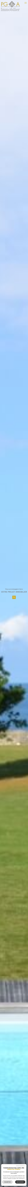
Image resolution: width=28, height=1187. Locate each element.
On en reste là (20, 1165)
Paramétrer (7, 1182)
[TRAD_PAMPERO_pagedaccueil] (10, 10)
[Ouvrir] (14, 597)
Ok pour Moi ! (20, 1182)
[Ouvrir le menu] (26, 3)
